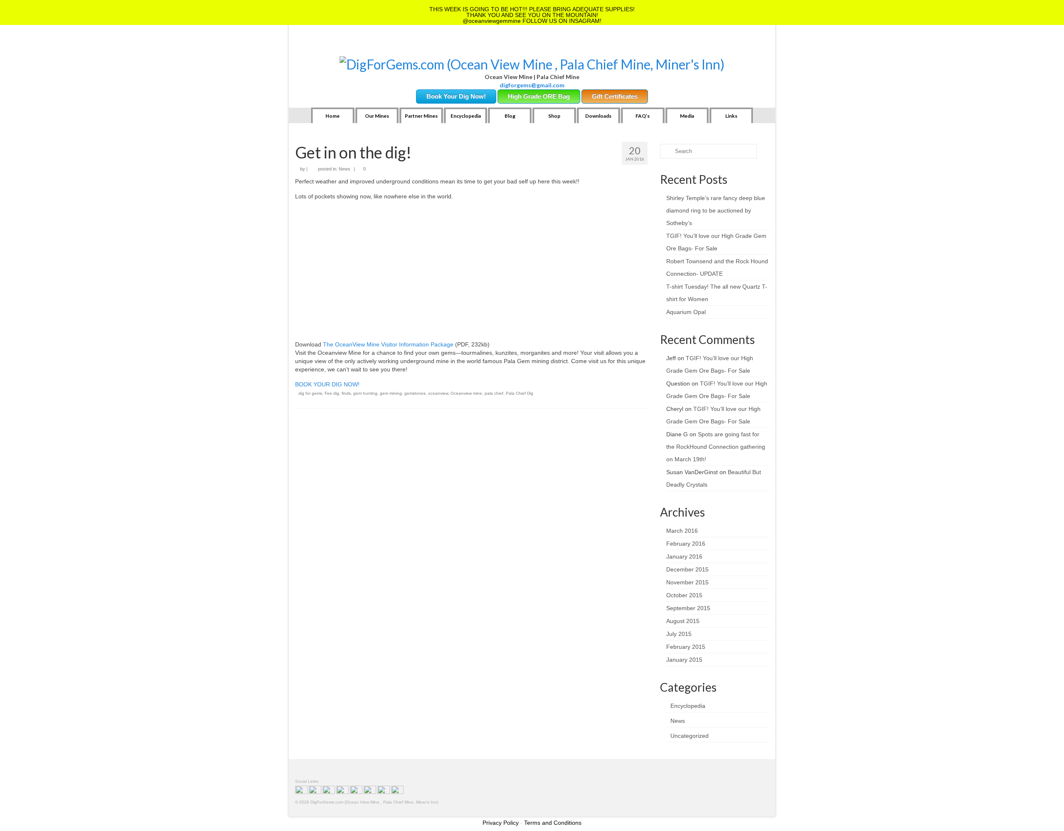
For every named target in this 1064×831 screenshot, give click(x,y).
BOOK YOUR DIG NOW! (327, 384)
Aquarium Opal (686, 312)
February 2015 (685, 646)
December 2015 (687, 569)
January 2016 (684, 556)
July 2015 (679, 634)
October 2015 (684, 595)
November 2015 (687, 582)
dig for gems (310, 393)
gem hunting (365, 393)
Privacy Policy (501, 822)
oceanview (438, 393)
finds (346, 393)
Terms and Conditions (552, 822)
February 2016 (685, 543)
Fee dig (332, 393)
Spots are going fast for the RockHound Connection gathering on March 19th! (715, 446)
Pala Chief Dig (519, 393)
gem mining (391, 393)
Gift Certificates (615, 96)
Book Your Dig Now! (456, 96)
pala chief (494, 393)
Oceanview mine (466, 393)
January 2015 (684, 659)
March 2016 (682, 530)
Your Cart (366, 46)
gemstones (415, 393)
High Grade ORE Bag (539, 96)
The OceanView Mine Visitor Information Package (388, 344)
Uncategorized (689, 735)
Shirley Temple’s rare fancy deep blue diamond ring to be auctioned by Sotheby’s (715, 210)
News (344, 168)
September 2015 (688, 608)
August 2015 (682, 621)
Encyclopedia (687, 705)
